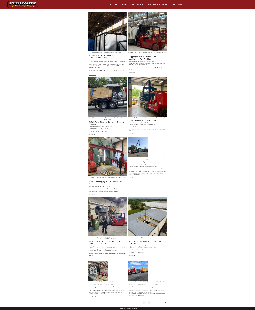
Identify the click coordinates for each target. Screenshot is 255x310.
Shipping (109, 65)
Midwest (95, 64)
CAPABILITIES (140, 4)
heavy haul (110, 61)
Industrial (116, 61)
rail (134, 249)
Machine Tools (112, 63)
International (105, 63)
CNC (91, 61)
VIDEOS (149, 4)
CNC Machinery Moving (98, 61)
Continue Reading (92, 74)
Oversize (134, 168)
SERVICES (124, 4)
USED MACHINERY (107, 250)
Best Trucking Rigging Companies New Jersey (101, 284)
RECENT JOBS (156, 4)
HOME (111, 4)
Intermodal (98, 63)
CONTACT (173, 4)
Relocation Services (97, 65)
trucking (114, 65)
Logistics (145, 247)
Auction (92, 188)
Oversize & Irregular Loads (115, 64)
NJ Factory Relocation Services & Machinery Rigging (143, 284)
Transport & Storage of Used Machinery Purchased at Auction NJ (104, 242)
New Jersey (105, 64)
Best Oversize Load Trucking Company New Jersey (143, 162)
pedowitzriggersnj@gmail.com (97, 60)
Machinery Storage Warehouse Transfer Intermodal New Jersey (104, 56)
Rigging (104, 65)
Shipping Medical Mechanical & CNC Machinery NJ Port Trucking (143, 58)
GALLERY (132, 4)
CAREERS (180, 4)
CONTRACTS (165, 4)
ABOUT (116, 4)
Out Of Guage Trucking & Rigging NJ (143, 120)
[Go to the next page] (165, 302)
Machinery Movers (149, 166)
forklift (105, 61)
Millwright (100, 64)
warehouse (97, 67)
